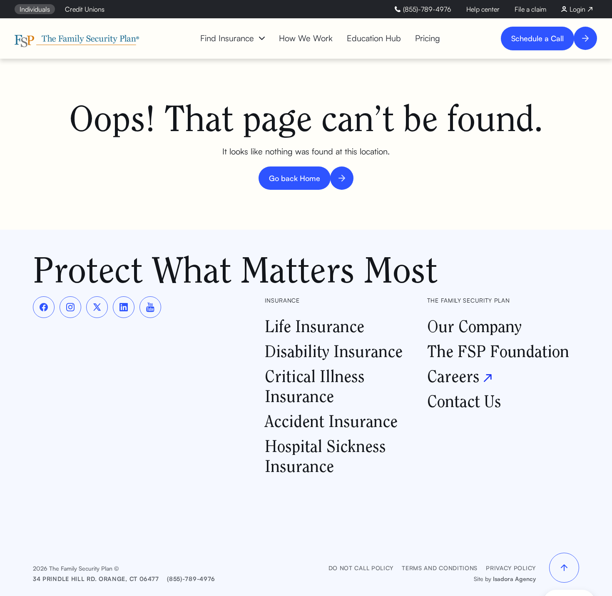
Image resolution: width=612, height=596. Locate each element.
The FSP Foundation (498, 351)
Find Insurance (227, 38)
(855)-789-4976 (191, 578)
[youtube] (150, 307)
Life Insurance (314, 326)
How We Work (306, 38)
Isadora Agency (514, 578)
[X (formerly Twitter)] (97, 307)
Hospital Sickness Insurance (325, 456)
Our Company (474, 326)
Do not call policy (361, 567)
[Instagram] (70, 307)
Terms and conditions (440, 567)
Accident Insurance (331, 421)
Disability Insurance (334, 351)
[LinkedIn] (123, 307)
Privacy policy (511, 567)
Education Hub (374, 38)
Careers (453, 376)
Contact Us (464, 401)
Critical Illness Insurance (315, 386)
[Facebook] (44, 307)
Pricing (427, 38)
